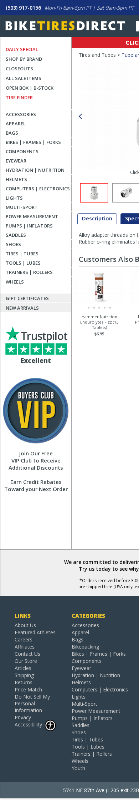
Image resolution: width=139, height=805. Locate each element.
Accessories (21, 114)
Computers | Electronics (38, 188)
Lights (14, 198)
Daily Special (22, 49)
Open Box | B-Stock (29, 88)
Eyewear (16, 161)
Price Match (28, 689)
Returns (23, 682)
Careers (23, 639)
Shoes (13, 244)
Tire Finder (19, 97)
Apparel (16, 123)
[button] (80, 116)
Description (97, 218)
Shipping (24, 675)
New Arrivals (22, 308)
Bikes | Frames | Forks (33, 142)
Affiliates (25, 646)
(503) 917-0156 (23, 7)
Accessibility (28, 724)
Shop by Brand (24, 59)
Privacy (23, 717)
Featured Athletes (35, 632)
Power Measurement (32, 216)
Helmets (16, 179)
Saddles (16, 235)
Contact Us (27, 653)
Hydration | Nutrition (35, 170)
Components (22, 151)
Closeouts (19, 68)
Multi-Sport (22, 207)
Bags (12, 133)
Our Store (26, 661)
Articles (23, 668)
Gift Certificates (27, 298)
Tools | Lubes (23, 263)
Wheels (15, 282)
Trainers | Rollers (29, 272)
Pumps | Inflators (29, 225)
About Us (25, 625)
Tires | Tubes (22, 253)
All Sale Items (23, 78)
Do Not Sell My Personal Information (32, 703)
